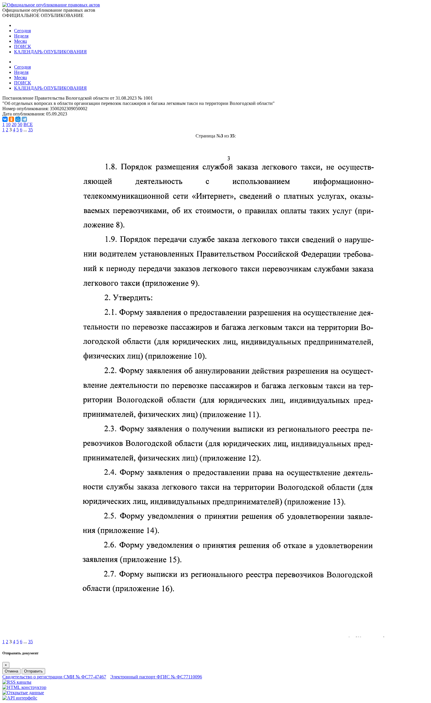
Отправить (33, 671)
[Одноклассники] (11, 119)
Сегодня (22, 30)
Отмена (11, 671)
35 (30, 129)
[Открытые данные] (23, 692)
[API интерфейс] (19, 697)
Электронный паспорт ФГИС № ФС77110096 (156, 676)
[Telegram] (24, 119)
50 (20, 124)
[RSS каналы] (16, 682)
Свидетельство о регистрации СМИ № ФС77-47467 (54, 676)
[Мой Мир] (18, 119)
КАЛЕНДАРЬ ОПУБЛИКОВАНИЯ (50, 51)
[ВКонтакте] (5, 119)
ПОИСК (22, 46)
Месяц (20, 41)
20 (14, 124)
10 (8, 124)
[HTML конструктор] (24, 687)
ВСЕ (28, 124)
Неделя (21, 35)
